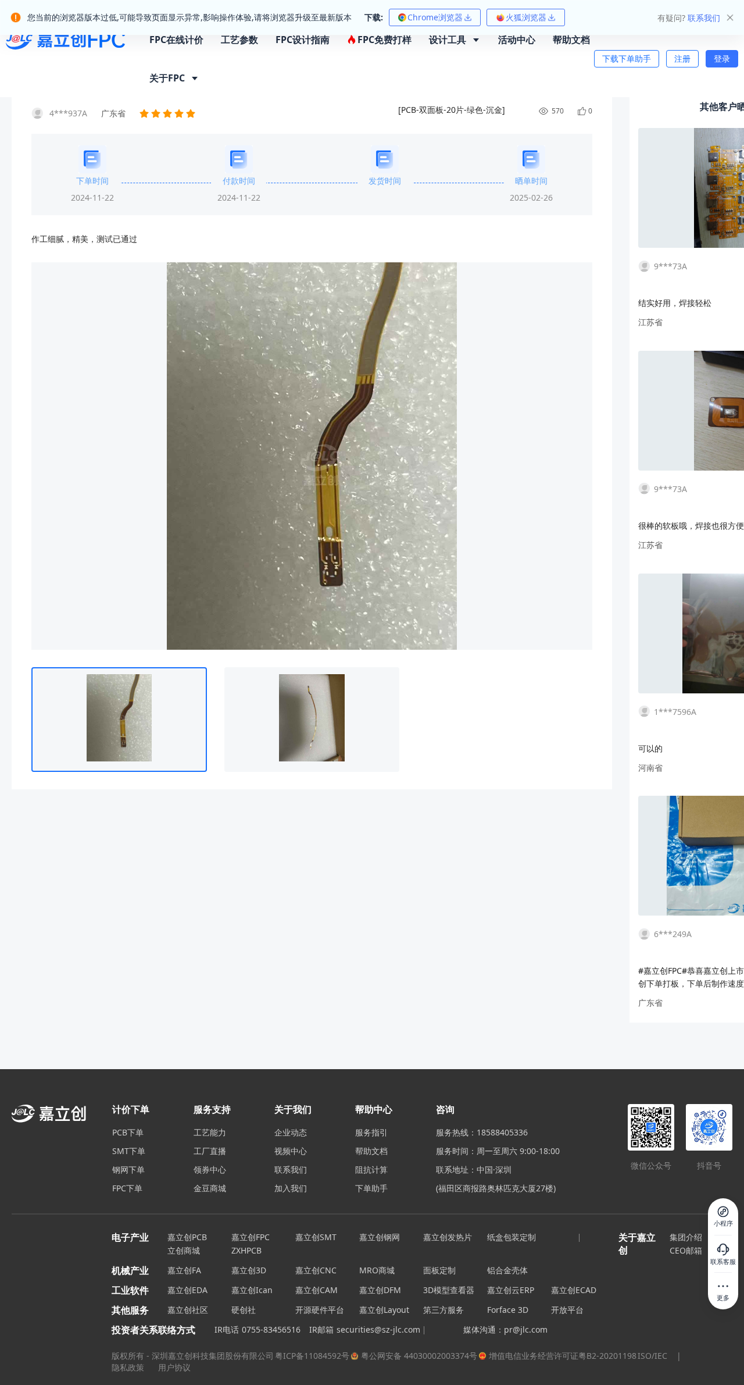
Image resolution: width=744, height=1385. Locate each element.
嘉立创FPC (250, 1236)
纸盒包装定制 (511, 1236)
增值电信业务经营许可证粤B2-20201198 (562, 1355)
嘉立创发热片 (447, 1236)
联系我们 (290, 1170)
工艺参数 (239, 39)
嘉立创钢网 (379, 1236)
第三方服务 (443, 1309)
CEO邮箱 (686, 1250)
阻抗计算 (371, 1170)
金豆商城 (210, 1188)
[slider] (169, 113)
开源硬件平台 (319, 1309)
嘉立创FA (184, 1270)
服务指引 (371, 1132)
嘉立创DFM (380, 1289)
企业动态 (290, 1132)
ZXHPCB (246, 1250)
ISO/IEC (652, 1355)
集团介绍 (686, 1236)
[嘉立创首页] (66, 58)
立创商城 (183, 1250)
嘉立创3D (248, 1270)
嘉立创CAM (316, 1289)
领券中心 (210, 1170)
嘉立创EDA (187, 1289)
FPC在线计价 (176, 39)
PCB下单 (128, 1132)
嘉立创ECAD (573, 1289)
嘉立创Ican (252, 1289)
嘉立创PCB (187, 1236)
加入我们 (290, 1188)
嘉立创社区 (187, 1309)
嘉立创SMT (316, 1236)
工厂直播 (210, 1151)
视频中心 (290, 1151)
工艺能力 (210, 1132)
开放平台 (567, 1309)
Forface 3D (507, 1309)
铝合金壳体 (507, 1270)
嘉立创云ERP (510, 1289)
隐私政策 (129, 1367)
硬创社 (243, 1309)
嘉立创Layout (384, 1309)
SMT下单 (128, 1151)
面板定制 (439, 1270)
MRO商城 (377, 1270)
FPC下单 (127, 1188)
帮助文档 (571, 39)
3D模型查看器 (448, 1289)
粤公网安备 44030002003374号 (419, 1355)
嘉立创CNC (316, 1270)
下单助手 (371, 1188)
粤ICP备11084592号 (312, 1355)
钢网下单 (128, 1170)
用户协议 (174, 1367)
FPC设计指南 (303, 39)
